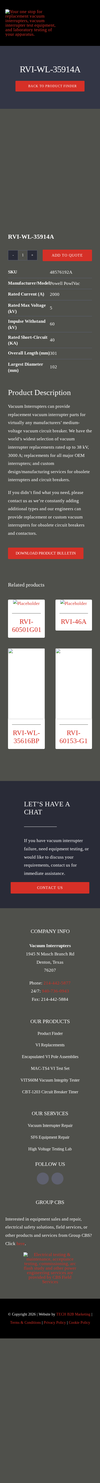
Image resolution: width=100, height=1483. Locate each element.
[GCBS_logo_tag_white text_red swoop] (50, 1254)
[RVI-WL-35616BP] (26, 683)
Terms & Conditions (25, 1323)
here (21, 1243)
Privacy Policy (55, 1323)
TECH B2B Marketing (73, 1314)
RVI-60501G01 (26, 625)
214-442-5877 (57, 983)
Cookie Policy (79, 1323)
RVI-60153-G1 (73, 737)
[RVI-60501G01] (26, 604)
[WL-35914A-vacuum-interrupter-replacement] (50, 177)
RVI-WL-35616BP (26, 737)
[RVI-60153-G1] (73, 683)
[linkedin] (57, 1179)
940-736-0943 (55, 991)
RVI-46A (74, 621)
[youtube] (43, 1179)
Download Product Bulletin (46, 553)
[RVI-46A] (73, 604)
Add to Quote (67, 255)
